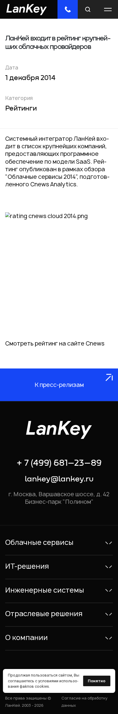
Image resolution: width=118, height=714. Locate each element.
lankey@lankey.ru (59, 479)
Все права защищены (26, 698)
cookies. (42, 686)
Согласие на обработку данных (84, 702)
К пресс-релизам (59, 385)
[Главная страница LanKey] (26, 9)
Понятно (96, 681)
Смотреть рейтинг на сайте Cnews (54, 343)
